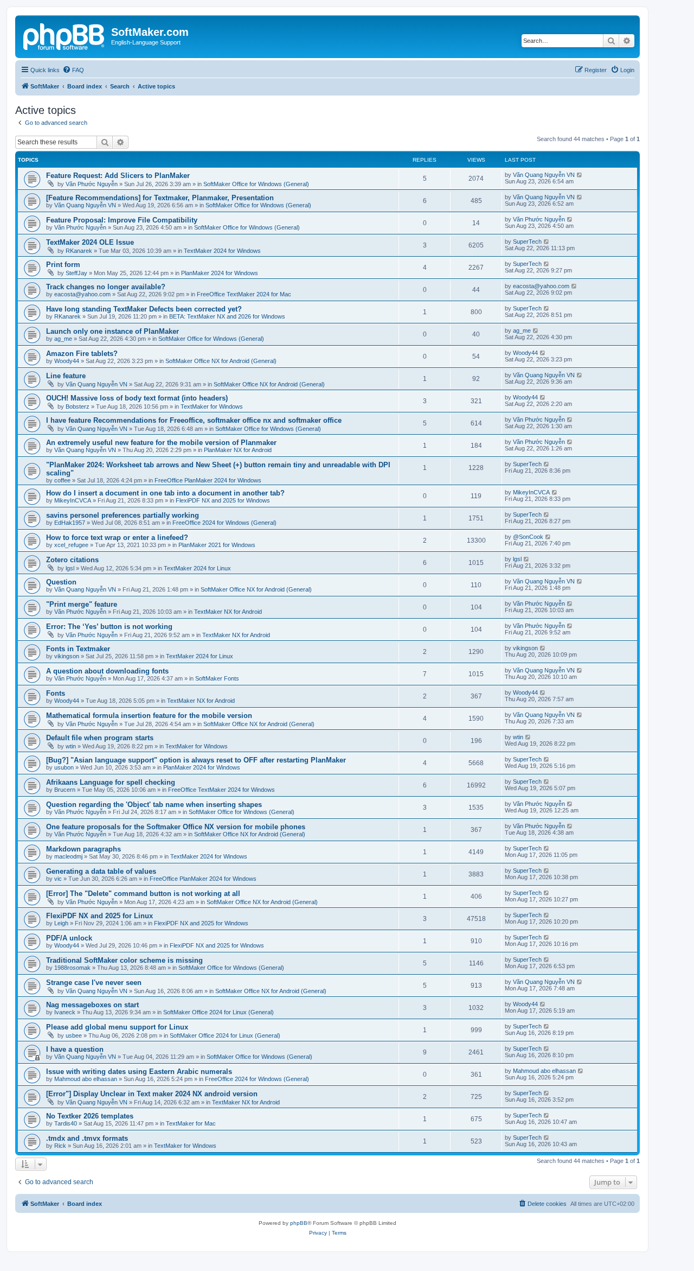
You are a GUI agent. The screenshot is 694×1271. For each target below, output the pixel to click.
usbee (74, 1035)
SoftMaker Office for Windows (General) (256, 184)
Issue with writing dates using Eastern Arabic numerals (139, 1071)
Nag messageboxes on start (92, 1005)
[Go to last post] (579, 174)
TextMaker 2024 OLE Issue (90, 242)
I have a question (75, 1049)
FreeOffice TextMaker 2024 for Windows (221, 789)
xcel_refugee (71, 545)
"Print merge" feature (81, 604)
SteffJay (76, 273)
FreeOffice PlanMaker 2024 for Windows (208, 480)
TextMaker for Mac (191, 1123)
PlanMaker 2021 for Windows (216, 545)
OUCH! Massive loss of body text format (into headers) (137, 398)
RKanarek (79, 250)
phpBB (298, 1223)
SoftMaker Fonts (217, 678)
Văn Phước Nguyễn (92, 184)
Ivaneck (64, 1012)
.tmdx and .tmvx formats (87, 1138)
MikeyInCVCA (72, 500)
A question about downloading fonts (107, 671)
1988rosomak (72, 967)
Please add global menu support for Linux (117, 1027)
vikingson (66, 656)
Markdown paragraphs (83, 849)
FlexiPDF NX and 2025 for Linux (99, 916)
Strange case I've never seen (94, 982)
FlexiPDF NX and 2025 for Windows (223, 500)
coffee (62, 480)
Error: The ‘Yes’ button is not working (109, 626)
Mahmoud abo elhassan (85, 1079)
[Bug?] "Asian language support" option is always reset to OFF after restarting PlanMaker (196, 760)
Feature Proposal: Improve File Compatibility (121, 220)
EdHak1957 (69, 522)
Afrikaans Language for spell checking (110, 782)
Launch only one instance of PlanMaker (112, 331)
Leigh (61, 923)
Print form (63, 264)
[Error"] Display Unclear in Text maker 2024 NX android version (152, 1094)
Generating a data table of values (101, 871)
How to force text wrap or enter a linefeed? (117, 537)
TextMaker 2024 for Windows (222, 250)
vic (58, 878)
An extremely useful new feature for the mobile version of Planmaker (161, 443)
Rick (60, 1145)
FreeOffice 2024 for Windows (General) (224, 522)
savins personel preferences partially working (122, 515)
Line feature (66, 376)
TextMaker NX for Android (228, 611)
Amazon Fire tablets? (82, 353)
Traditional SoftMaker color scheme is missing (124, 960)
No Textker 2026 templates (89, 1116)
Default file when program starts (99, 738)
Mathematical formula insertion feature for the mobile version (149, 715)
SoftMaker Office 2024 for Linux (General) (218, 1012)
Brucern (64, 789)
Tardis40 (65, 1123)
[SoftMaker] (64, 35)
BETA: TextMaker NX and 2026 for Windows (227, 316)
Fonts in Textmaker (78, 649)
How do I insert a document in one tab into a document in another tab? (165, 493)
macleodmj (68, 856)
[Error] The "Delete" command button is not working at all (143, 893)
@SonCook (528, 536)
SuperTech (527, 241)
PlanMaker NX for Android (238, 450)
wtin (71, 746)
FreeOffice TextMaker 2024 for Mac (244, 294)
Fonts (55, 693)
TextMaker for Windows (212, 406)
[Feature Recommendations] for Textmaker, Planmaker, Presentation (160, 198)
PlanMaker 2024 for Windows (219, 273)
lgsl (70, 568)
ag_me (63, 338)
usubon (64, 767)
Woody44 (66, 361)
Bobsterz (77, 406)
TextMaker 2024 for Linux (197, 568)
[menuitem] (73, 70)
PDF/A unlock (69, 938)
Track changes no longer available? (105, 287)
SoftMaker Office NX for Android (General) (221, 361)
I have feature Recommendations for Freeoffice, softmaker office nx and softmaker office (194, 420)
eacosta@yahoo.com (82, 294)
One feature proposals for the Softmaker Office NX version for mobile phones (175, 827)
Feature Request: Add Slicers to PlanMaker (118, 175)
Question (61, 582)
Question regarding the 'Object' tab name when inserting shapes (154, 804)
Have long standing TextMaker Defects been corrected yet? (144, 309)
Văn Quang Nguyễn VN (544, 174)
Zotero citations (72, 560)
